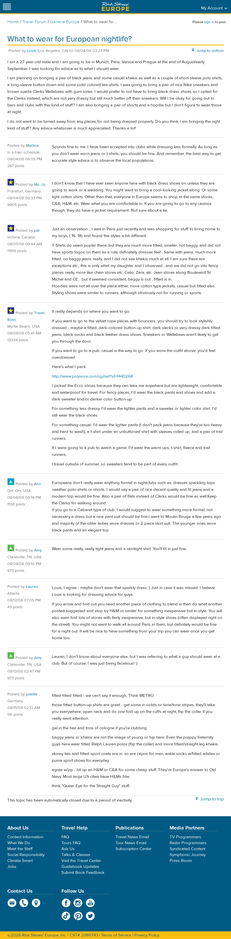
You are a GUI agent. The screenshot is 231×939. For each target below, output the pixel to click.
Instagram (78, 902)
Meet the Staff (20, 849)
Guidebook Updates (80, 866)
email (12, 902)
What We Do (18, 843)
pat (36, 230)
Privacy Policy (146, 935)
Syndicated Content (187, 849)
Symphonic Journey (188, 854)
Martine (32, 145)
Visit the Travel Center (81, 860)
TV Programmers (185, 837)
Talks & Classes (75, 854)
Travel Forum (34, 22)
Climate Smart (20, 860)
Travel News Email (132, 837)
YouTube (90, 902)
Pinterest (78, 915)
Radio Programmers (188, 843)
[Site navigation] (7, 6)
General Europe (65, 22)
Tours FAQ (70, 843)
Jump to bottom (210, 50)
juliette (31, 694)
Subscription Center (133, 849)
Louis (31, 50)
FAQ (65, 837)
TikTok (66, 915)
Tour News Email (130, 843)
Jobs (11, 866)
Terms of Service (116, 935)
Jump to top (212, 799)
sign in (209, 22)
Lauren (32, 586)
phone (24, 902)
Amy (38, 550)
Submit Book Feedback (83, 872)
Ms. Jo (39, 184)
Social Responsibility (26, 854)
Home (13, 22)
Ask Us (68, 849)
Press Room (181, 860)
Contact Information (25, 837)
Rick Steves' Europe (115, 6)
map (36, 902)
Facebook (66, 902)
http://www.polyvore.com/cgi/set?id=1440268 (92, 376)
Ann (37, 484)
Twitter (90, 915)
